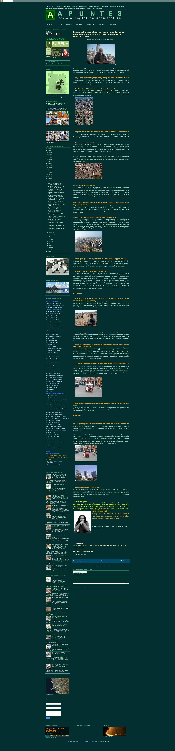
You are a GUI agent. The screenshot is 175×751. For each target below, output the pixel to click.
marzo (50, 245)
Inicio (102, 561)
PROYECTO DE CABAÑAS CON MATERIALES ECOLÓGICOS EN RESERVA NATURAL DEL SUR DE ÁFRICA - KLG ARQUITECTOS (59, 476)
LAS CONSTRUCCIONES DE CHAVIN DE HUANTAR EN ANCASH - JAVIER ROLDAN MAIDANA (60, 526)
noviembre (51, 181)
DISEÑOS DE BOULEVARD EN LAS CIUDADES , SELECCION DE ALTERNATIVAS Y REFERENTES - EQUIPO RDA (59, 626)
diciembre (51, 180)
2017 (48, 165)
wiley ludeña (82, 547)
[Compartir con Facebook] (81, 543)
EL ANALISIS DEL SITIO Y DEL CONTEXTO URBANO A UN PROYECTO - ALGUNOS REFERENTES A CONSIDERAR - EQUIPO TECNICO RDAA (59, 487)
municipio (75, 547)
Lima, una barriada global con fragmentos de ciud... (54, 208)
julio (50, 237)
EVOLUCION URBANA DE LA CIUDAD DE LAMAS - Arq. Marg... (56, 205)
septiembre (51, 234)
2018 (48, 163)
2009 (48, 251)
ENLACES (79, 24)
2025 (48, 150)
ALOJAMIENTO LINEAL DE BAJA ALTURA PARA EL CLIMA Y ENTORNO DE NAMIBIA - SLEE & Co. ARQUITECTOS (60, 590)
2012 (48, 174)
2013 (48, 172)
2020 (48, 159)
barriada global (82, 545)
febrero (50, 247)
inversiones (120, 545)
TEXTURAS (112, 24)
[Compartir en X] (79, 543)
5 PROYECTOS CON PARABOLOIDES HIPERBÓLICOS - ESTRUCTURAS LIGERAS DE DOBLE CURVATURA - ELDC (60, 666)
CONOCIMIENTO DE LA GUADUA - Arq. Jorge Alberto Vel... (57, 202)
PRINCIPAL (50, 24)
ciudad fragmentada (104, 545)
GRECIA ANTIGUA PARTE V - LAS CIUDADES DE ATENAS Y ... (55, 190)
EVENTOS (69, 24)
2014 (48, 170)
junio (50, 239)
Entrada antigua (124, 561)
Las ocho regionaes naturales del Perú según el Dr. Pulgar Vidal (60, 566)
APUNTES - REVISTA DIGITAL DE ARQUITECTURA (61, 4)
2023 (48, 154)
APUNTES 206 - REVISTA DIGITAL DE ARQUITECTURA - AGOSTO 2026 (55, 104)
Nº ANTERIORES (90, 24)
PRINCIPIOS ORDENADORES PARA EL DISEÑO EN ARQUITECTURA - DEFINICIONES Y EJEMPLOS (60, 636)
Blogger (107, 741)
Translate (84, 574)
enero (50, 249)
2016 (48, 167)
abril (50, 243)
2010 (48, 178)
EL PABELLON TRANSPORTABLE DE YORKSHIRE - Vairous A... (56, 199)
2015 (48, 169)
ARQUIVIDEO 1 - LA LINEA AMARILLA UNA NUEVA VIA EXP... (56, 223)
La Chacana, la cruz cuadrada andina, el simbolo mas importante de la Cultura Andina (60, 608)
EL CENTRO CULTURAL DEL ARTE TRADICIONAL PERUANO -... (56, 187)
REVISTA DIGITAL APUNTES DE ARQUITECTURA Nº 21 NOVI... (55, 184)
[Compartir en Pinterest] (82, 543)
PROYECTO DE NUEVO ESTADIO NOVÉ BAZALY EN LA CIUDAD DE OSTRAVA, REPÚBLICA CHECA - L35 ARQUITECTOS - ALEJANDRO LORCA (60, 497)
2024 (48, 152)
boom (87, 545)
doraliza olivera (113, 545)
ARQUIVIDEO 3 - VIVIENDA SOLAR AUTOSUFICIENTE (56, 229)
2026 (48, 148)
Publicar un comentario (80, 554)
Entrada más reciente (79, 561)
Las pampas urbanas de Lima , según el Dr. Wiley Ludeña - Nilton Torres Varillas (60, 536)
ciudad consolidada (94, 545)
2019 (48, 161)
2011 (48, 176)
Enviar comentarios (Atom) (104, 566)
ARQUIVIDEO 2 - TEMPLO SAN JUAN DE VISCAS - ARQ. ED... (56, 226)
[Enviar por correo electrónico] (77, 543)
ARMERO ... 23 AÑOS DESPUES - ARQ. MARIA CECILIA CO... (57, 217)
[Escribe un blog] (78, 543)
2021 (48, 157)
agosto (50, 236)
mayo (50, 241)
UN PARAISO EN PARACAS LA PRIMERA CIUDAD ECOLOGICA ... (56, 196)
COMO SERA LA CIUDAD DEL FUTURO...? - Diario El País (54, 211)
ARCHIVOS (102, 24)
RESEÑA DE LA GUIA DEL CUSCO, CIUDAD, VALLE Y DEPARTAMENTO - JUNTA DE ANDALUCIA (60, 557)
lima (125, 545)
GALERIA (60, 24)
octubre (50, 232)
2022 (48, 156)
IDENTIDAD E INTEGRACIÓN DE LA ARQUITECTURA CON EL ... (56, 220)
